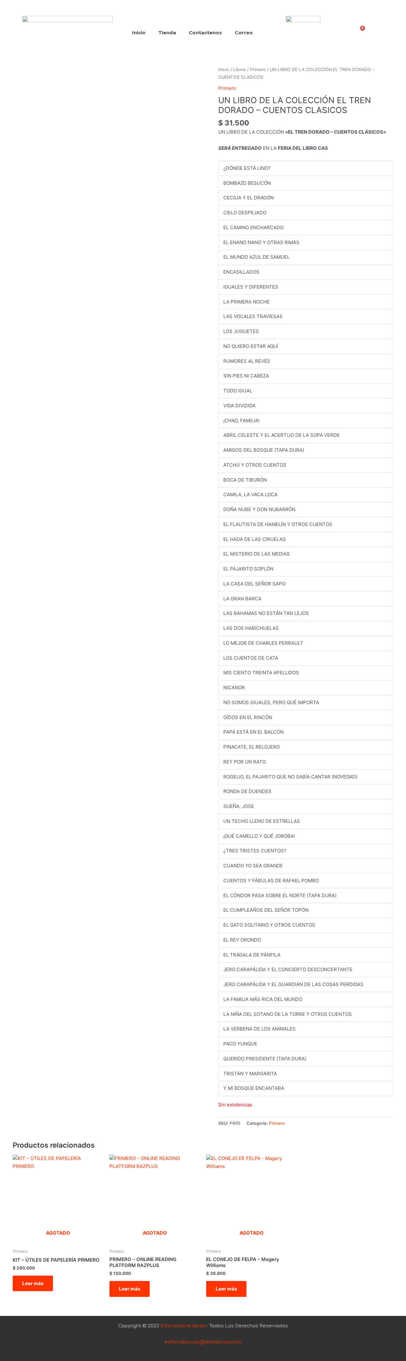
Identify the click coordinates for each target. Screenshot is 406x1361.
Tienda (167, 33)
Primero (258, 69)
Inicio (139, 33)
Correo (244, 33)
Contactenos (205, 33)
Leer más (32, 1283)
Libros (239, 69)
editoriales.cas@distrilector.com (203, 1342)
